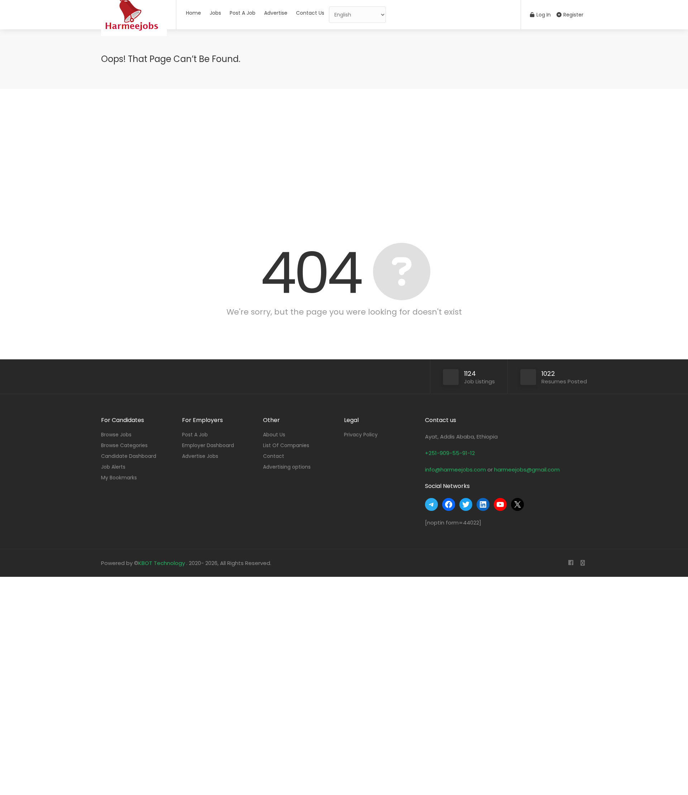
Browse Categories (124, 445)
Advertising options (287, 466)
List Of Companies (286, 445)
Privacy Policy (361, 434)
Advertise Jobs (200, 456)
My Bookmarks (119, 477)
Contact (273, 456)
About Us (274, 434)
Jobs (215, 12)
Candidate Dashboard (128, 456)
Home (193, 12)
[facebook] (570, 563)
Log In (543, 14)
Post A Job (242, 12)
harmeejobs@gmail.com (527, 469)
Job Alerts (113, 466)
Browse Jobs (116, 434)
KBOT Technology (162, 563)
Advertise (275, 12)
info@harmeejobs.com (455, 469)
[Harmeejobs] (134, 41)
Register (572, 14)
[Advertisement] (344, 157)
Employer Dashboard (208, 445)
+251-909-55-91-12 (450, 453)
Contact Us (310, 12)
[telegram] (582, 563)
